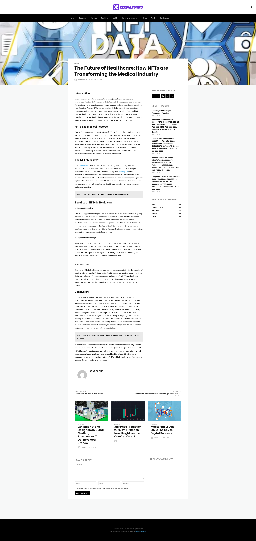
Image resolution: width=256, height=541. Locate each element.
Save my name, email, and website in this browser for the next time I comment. (102, 488)
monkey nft (123, 172)
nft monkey (83, 165)
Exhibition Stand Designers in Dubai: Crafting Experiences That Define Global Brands (91, 435)
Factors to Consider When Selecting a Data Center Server (158, 395)
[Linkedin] (163, 96)
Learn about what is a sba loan (89, 394)
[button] (252, 7)
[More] (177, 96)
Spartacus (82, 80)
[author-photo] (79, 447)
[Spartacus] (76, 80)
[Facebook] (154, 96)
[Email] (168, 96)
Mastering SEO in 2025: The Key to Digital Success (162, 430)
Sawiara (157, 438)
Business (78, 63)
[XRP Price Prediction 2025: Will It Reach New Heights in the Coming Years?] (128, 411)
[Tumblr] (172, 96)
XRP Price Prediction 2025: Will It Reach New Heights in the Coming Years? (128, 431)
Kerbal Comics (141, 532)
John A (83, 447)
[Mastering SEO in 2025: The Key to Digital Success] (164, 411)
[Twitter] (158, 96)
